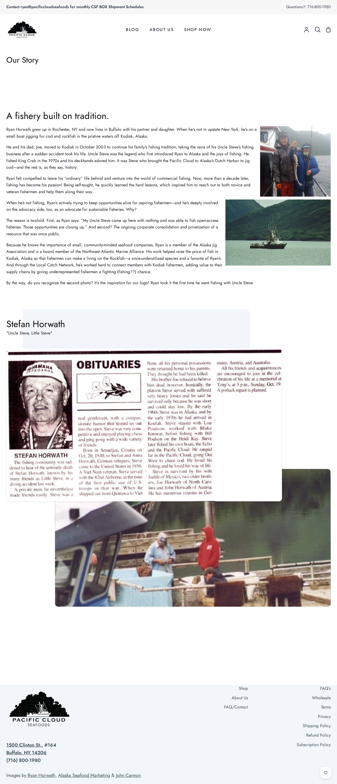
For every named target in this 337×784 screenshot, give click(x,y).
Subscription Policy (314, 745)
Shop (243, 688)
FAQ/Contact (236, 707)
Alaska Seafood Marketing (84, 775)
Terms (326, 707)
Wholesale (321, 698)
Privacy (324, 716)
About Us (240, 698)
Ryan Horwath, (41, 775)
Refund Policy (318, 735)
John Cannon (128, 775)
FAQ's (325, 688)
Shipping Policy (317, 726)
